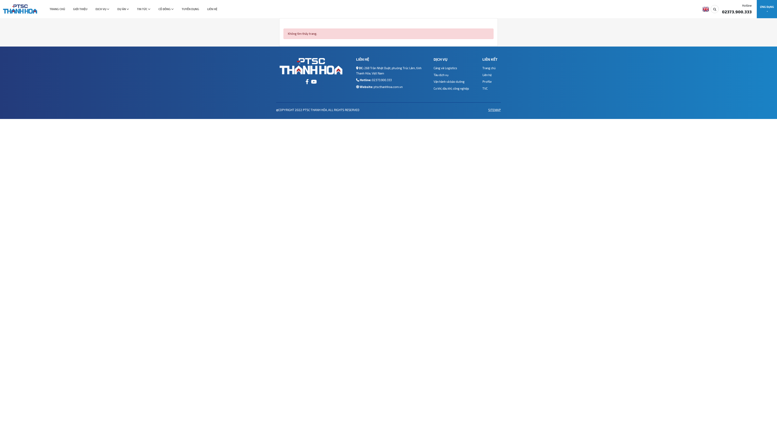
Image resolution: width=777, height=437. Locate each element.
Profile (487, 81)
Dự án (121, 9)
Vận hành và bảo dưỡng (449, 81)
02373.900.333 (382, 80)
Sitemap (494, 110)
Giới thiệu (80, 9)
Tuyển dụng (190, 9)
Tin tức (142, 9)
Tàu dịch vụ (441, 75)
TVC (485, 88)
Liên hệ (212, 9)
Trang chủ (57, 9)
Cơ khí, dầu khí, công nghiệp (451, 88)
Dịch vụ (101, 9)
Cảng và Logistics (445, 68)
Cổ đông (164, 9)
